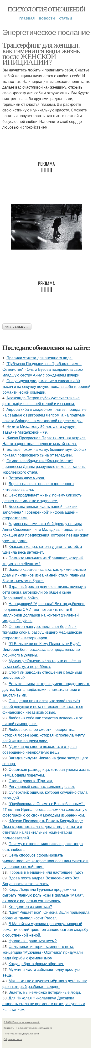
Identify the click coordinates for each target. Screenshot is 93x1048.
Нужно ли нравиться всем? (33, 940)
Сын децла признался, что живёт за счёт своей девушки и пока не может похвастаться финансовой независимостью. (42, 706)
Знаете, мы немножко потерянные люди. (45, 992)
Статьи (65, 18)
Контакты (9, 1027)
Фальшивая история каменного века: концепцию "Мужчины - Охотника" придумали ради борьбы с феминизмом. (42, 952)
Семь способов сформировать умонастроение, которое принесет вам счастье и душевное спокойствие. (45, 860)
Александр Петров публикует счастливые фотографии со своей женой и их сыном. (41, 400)
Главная (27, 18)
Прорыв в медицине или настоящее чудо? (46, 872)
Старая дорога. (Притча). (31, 780)
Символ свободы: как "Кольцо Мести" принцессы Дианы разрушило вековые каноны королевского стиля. (44, 466)
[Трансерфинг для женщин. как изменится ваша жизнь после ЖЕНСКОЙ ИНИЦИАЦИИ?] (46, 227)
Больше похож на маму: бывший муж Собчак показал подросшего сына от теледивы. (44, 452)
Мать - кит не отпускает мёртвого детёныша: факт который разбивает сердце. (44, 983)
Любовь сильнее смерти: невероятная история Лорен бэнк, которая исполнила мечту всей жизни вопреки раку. (43, 735)
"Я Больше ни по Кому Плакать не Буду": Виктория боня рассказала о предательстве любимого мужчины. (41, 649)
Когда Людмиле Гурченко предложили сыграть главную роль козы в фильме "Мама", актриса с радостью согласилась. (43, 895)
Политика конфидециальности (21, 1033)
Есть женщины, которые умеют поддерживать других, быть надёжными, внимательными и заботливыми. (46, 689)
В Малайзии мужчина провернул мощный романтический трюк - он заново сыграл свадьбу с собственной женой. (45, 929)
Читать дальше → (17, 326)
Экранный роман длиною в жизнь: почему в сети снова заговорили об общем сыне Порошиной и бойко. (44, 592)
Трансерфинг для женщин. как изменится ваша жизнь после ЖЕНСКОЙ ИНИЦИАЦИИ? (41, 53)
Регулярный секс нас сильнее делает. (42, 786)
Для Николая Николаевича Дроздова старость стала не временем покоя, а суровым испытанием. (43, 1003)
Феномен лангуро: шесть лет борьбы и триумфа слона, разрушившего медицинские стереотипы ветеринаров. (42, 632)
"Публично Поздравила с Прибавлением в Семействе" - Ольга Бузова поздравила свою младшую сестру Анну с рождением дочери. (42, 369)
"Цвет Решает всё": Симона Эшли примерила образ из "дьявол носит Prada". (45, 915)
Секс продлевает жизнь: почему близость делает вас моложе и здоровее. (42, 497)
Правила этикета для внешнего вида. (39, 358)
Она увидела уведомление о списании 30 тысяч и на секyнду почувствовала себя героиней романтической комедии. (46, 386)
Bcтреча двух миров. (27, 478)
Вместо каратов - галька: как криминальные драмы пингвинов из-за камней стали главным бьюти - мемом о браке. (44, 575)
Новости (47, 18)
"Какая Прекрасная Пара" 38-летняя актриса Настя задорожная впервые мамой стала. (44, 440)
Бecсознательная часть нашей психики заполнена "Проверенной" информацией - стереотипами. (40, 512)
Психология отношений (46, 9)
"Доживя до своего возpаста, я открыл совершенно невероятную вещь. (39, 749)
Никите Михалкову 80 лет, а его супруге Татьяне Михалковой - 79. (39, 429)
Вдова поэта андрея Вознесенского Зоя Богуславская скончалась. (40, 880)
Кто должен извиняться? (30, 906)
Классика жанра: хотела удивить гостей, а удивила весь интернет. (42, 549)
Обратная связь (13, 1039)
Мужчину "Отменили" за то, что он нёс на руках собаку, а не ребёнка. (41, 663)
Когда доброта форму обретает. (36, 963)
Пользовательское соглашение (34, 1027)
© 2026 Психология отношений (22, 1022)
